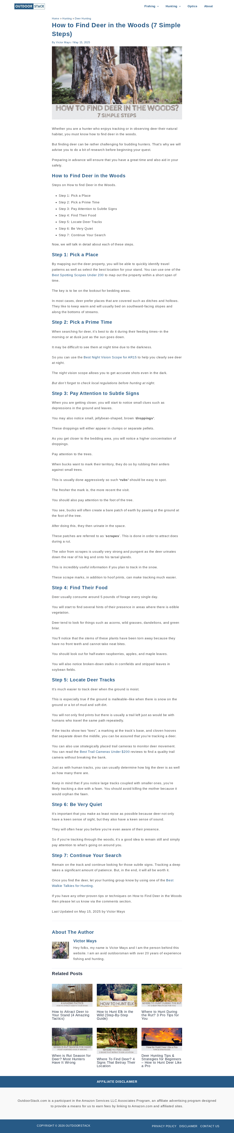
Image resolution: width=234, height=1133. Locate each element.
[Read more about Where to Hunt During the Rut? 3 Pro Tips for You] (161, 995)
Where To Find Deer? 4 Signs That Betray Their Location (116, 1062)
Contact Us (209, 1126)
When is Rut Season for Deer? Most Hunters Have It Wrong (71, 1059)
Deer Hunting (83, 18)
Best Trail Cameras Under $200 (105, 752)
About (208, 6)
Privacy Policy (164, 1126)
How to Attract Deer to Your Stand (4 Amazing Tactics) (70, 1015)
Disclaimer (188, 1126)
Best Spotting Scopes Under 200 (78, 275)
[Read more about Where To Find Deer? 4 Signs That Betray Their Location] (117, 1040)
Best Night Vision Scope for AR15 (110, 357)
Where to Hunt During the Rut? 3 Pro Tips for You (160, 1015)
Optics (192, 6)
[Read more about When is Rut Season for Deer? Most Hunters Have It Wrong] (72, 1039)
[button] (157, 6)
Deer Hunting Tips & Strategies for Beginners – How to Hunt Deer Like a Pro (161, 1061)
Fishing (149, 6)
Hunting (171, 6)
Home (55, 18)
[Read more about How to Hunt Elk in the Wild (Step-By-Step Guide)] (117, 995)
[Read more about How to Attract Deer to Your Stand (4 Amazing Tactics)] (72, 995)
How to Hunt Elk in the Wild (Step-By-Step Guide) (115, 1015)
